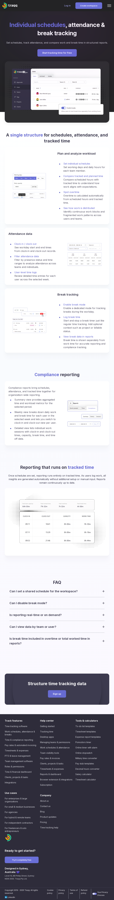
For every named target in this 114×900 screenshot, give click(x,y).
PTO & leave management (17, 756)
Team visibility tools (49, 753)
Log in (67, 5)
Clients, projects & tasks (16, 777)
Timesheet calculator (85, 779)
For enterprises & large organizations (16, 800)
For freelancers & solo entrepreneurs (15, 829)
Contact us (45, 806)
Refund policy (84, 891)
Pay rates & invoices (50, 758)
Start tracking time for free (57, 52)
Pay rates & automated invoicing (20, 745)
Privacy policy (61, 891)
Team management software (19, 761)
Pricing (43, 822)
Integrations (10, 782)
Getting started (47, 726)
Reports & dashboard (50, 774)
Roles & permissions (14, 766)
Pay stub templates (84, 763)
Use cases (11, 792)
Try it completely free (21, 860)
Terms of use (74, 891)
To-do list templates (85, 726)
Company (45, 795)
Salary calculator (83, 774)
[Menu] (109, 5)
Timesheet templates (85, 731)
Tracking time (46, 731)
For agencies (11, 812)
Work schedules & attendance (55, 747)
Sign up (57, 693)
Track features (13, 720)
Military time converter (86, 758)
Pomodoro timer (83, 742)
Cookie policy (50, 891)
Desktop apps (47, 737)
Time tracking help (49, 827)
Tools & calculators (86, 720)
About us (44, 801)
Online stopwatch (83, 753)
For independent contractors (19, 823)
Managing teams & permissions (55, 742)
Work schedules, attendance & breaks (20, 733)
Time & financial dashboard (18, 772)
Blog (42, 811)
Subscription (46, 785)
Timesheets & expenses (16, 750)
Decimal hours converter (87, 769)
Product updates (48, 817)
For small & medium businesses (20, 807)
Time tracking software (16, 726)
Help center (47, 720)
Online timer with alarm (86, 747)
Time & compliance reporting (19, 740)
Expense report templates (88, 737)
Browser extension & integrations (56, 779)
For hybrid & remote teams (18, 817)
